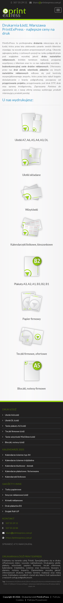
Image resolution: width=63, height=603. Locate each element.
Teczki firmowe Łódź (14, 431)
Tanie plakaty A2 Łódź (15, 426)
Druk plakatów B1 (13, 506)
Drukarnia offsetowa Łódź (50, 584)
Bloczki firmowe (16, 584)
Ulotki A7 (6, 584)
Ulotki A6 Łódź (12, 415)
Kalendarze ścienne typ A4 (17, 455)
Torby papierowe (13, 489)
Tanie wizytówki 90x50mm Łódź (20, 436)
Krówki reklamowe (14, 500)
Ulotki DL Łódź (12, 420)
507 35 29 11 (20, 2)
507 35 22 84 (11, 528)
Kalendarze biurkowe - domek (19, 465)
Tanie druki (22, 581)
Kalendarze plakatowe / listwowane (22, 471)
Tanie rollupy (31, 581)
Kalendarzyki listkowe (15, 476)
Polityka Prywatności (37, 600)
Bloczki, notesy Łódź (14, 442)
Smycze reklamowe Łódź (16, 495)
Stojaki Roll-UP (12, 511)
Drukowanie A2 (11, 581)
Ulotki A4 (31, 586)
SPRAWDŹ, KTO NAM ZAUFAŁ (17, 544)
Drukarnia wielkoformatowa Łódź (48, 581)
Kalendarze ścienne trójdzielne (19, 460)
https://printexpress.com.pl (19, 537)
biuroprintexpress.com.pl (47, 2)
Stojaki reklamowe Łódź (31, 584)
